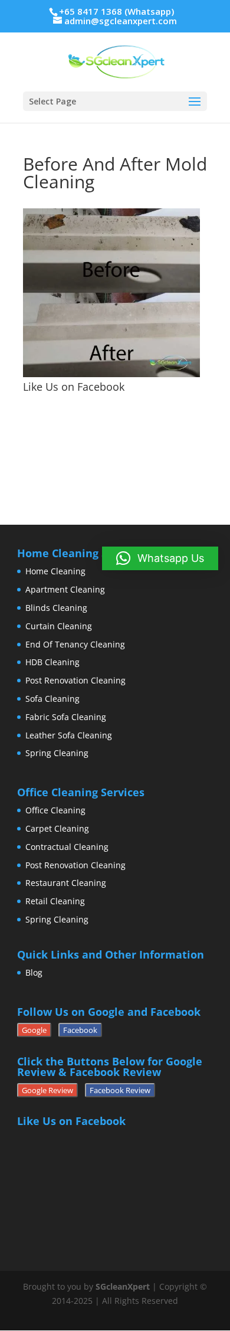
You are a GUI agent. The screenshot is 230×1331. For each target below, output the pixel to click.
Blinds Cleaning (56, 607)
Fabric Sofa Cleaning (65, 716)
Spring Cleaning (56, 752)
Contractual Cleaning (67, 846)
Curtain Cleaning (58, 626)
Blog (33, 972)
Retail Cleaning (55, 901)
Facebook (80, 1030)
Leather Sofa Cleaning (68, 735)
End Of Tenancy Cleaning (75, 644)
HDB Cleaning (52, 662)
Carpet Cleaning (57, 828)
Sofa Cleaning (52, 698)
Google (34, 1030)
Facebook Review (120, 1090)
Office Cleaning (55, 810)
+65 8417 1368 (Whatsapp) (116, 11)
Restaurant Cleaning (65, 882)
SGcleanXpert (123, 1286)
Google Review (47, 1090)
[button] (160, 558)
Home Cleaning (55, 571)
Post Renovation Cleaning (75, 680)
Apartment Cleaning (65, 589)
